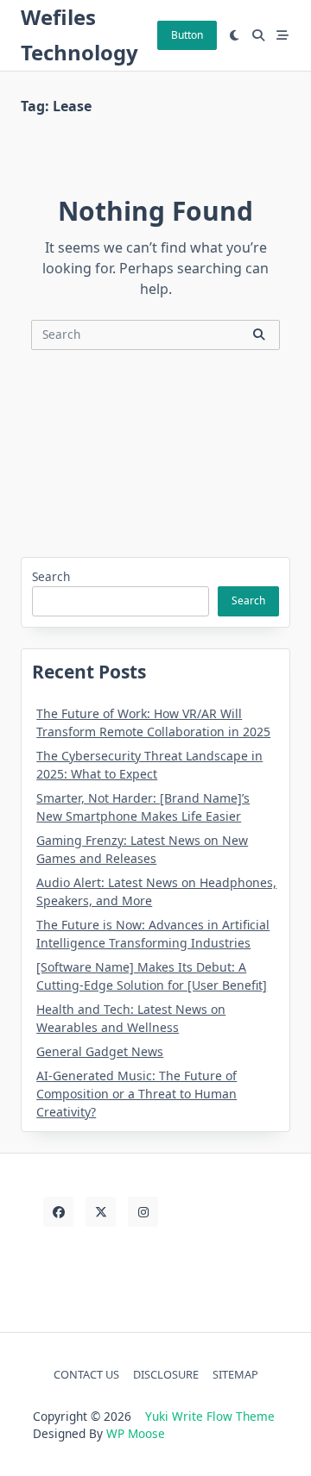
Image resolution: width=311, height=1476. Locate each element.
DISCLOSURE (166, 1374)
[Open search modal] (258, 35)
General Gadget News (99, 1051)
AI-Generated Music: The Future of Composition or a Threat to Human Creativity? (136, 1093)
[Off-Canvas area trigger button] (282, 35)
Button (187, 35)
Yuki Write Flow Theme (210, 1416)
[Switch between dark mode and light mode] (235, 35)
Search (51, 576)
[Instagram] (143, 1212)
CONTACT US (86, 1374)
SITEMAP (235, 1374)
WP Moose (135, 1433)
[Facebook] (58, 1212)
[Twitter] (101, 1212)
